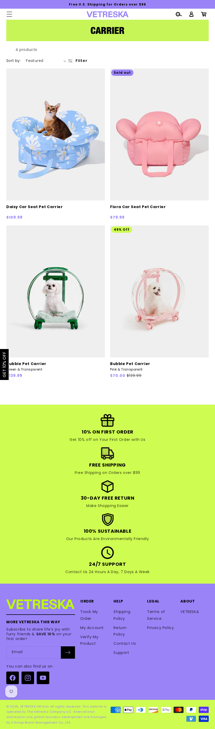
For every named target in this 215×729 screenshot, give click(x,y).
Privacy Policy (160, 627)
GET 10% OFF (4, 364)
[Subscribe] (68, 652)
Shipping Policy (122, 615)
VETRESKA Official (34, 706)
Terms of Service (156, 615)
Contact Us (125, 643)
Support (121, 652)
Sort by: (13, 60)
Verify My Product (89, 640)
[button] (9, 14)
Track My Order (89, 615)
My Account (92, 627)
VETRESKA (189, 611)
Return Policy (120, 631)
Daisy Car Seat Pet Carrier (34, 207)
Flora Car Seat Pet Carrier (138, 207)
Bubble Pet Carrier (26, 366)
